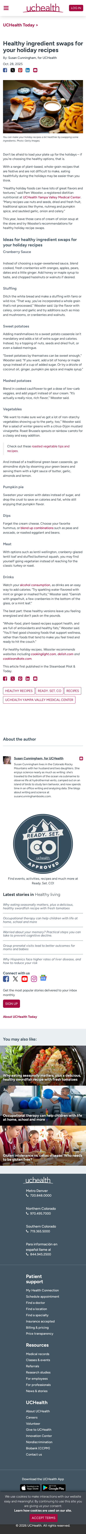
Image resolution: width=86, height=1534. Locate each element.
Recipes (72, 691)
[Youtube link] (25, 979)
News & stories (36, 1391)
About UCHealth (38, 1411)
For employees (37, 1378)
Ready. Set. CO (49, 691)
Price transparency (39, 1333)
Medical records (37, 1354)
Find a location (36, 1309)
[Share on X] (13, 70)
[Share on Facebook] (5, 70)
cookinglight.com (43, 654)
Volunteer (33, 1424)
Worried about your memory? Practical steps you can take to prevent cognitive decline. (42, 934)
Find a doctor (35, 1303)
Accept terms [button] (43, 1518)
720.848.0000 (40, 1195)
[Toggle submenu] (6, 8)
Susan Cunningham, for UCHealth (32, 58)
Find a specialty (37, 1315)
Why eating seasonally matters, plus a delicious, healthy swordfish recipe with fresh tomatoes (38, 906)
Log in (76, 8)
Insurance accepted (40, 1321)
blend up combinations (36, 528)
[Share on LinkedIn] (28, 70)
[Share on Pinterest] (20, 70)
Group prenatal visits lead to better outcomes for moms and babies (39, 947)
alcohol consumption (35, 585)
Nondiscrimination (39, 1442)
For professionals (38, 1385)
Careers (31, 1417)
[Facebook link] (6, 979)
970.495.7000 (40, 1213)
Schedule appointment (42, 1296)
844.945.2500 (40, 1254)
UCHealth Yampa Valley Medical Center (52, 197)
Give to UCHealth (38, 1430)
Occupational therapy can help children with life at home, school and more (40, 920)
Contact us (34, 1454)
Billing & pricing (37, 1327)
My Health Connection (42, 1290)
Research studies (38, 1372)
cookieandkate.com (17, 659)
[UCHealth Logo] (38, 1180)
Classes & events (38, 1360)
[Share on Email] (35, 70)
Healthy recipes (19, 691)
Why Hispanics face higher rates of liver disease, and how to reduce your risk (42, 961)
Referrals (32, 1366)
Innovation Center (39, 1436)
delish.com (65, 654)
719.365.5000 (40, 1231)
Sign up (11, 1004)
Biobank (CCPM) (38, 1448)
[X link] (15, 979)
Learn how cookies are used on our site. (43, 1510)
